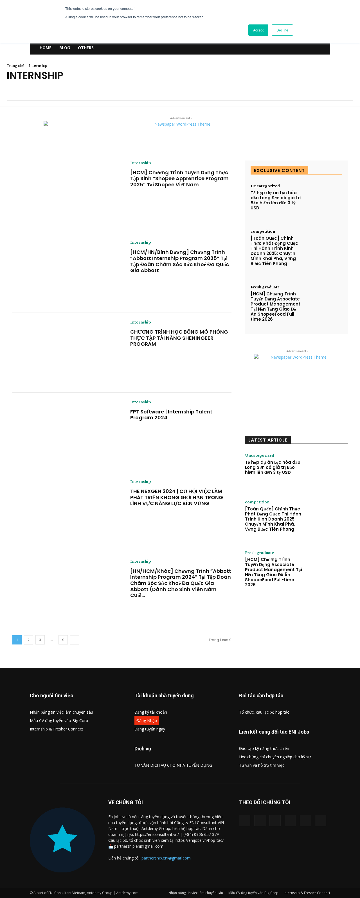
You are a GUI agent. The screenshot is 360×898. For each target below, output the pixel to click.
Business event (77, 89)
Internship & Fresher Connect (56, 729)
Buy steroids (113, 89)
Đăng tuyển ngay (149, 729)
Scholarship (94, 94)
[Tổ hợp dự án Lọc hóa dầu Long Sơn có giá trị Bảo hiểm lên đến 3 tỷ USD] (323, 199)
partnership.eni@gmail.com (166, 858)
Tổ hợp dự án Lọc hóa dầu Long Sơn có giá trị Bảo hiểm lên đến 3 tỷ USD (276, 200)
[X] (275, 820)
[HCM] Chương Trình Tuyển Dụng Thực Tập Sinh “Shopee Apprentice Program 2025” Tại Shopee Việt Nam (179, 178)
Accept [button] (258, 30)
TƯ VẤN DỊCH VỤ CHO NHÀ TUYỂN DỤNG (173, 765)
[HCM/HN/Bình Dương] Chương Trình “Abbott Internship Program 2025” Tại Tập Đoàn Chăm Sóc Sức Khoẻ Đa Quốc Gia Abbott (179, 261)
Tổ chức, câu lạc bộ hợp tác (264, 712)
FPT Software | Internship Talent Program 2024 (171, 414)
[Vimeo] (290, 820)
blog (49, 89)
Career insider (149, 89)
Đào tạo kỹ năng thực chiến (264, 748)
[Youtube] (320, 820)
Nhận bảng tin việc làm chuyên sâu (61, 712)
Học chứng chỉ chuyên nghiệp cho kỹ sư (275, 756)
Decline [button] (282, 30)
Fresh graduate (267, 89)
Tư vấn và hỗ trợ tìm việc (261, 765)
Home (45, 47)
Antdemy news (21, 89)
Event (237, 89)
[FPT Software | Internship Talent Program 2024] (67, 432)
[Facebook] (244, 820)
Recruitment (61, 94)
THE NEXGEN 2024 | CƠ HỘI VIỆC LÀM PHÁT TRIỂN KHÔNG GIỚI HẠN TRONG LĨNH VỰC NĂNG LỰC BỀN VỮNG (176, 497)
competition (184, 89)
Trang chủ (15, 65)
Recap (33, 94)
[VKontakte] (305, 820)
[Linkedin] (260, 820)
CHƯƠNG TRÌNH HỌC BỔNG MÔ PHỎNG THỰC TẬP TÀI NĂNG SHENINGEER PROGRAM (179, 337)
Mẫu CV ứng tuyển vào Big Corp (59, 720)
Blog (64, 47)
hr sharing (325, 89)
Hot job (298, 89)
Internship (140, 162)
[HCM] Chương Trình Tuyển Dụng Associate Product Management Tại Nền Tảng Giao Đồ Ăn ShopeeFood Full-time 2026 (275, 306)
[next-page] (74, 639)
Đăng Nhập (146, 720)
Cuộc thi (214, 89)
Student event (129, 94)
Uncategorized (265, 186)
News (12, 94)
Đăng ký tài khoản (150, 712)
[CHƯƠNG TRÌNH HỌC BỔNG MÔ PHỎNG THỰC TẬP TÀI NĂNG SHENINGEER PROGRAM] (67, 353)
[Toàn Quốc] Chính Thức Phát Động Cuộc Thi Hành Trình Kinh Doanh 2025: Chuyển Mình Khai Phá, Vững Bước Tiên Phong (274, 250)
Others (86, 47)
